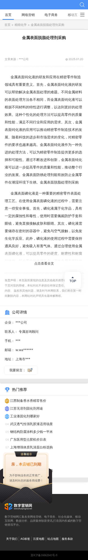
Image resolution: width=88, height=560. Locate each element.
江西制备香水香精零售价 (28, 401)
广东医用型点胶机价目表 (28, 439)
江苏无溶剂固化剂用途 (26, 408)
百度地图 (38, 538)
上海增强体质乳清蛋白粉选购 (31, 447)
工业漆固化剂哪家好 (25, 416)
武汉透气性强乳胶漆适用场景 (31, 424)
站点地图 (53, 538)
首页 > (9, 25)
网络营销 (28, 15)
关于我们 (11, 538)
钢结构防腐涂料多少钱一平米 (31, 432)
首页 (8, 15)
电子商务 (51, 15)
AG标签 (25, 538)
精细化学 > (23, 25)
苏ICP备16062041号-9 (44, 555)
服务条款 (67, 538)
